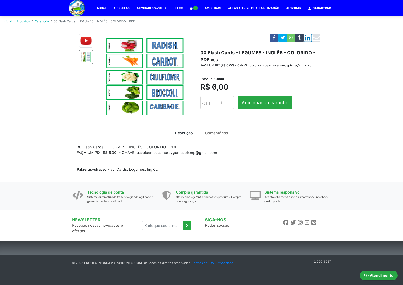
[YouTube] (307, 222)
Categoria (42, 21)
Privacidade (225, 263)
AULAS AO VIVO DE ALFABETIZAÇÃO (253, 8)
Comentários (216, 133)
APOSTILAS (122, 8)
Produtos (23, 21)
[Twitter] (293, 222)
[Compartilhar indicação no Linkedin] (308, 38)
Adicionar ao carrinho (265, 102)
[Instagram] (300, 222)
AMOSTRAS (213, 8)
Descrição (184, 133)
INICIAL (102, 8)
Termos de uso (203, 263)
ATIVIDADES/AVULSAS (152, 8)
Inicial (8, 21)
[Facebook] (285, 222)
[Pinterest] (313, 222)
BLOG (179, 8)
